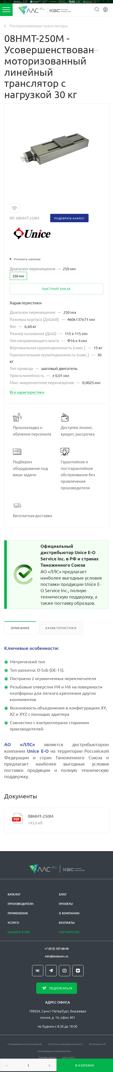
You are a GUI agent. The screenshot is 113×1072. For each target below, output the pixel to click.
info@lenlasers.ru (56, 956)
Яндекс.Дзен (78, 970)
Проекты (66, 903)
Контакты (67, 922)
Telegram (51, 970)
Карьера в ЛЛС (19, 932)
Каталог (14, 894)
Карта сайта (68, 1057)
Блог (63, 894)
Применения (18, 913)
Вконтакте (37, 970)
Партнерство (69, 932)
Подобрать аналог (69, 218)
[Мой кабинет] (105, 9)
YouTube (64, 970)
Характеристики (60, 628)
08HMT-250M (40, 816)
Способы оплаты (47, 1057)
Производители (20, 903)
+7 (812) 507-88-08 (56, 948)
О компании (69, 913)
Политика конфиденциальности (65, 1044)
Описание (20, 628)
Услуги (13, 922)
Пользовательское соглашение (25, 1044)
